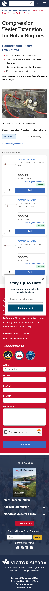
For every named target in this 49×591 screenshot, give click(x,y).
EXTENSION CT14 (27, 241)
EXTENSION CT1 (26, 159)
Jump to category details (12, 143)
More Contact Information (15, 338)
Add (30, 190)
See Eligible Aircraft (34, 181)
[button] (24, 523)
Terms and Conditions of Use (24, 577)
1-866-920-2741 (14, 346)
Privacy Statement (24, 584)
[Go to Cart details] (38, 3)
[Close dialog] (43, 279)
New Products (25, 10)
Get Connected (25, 308)
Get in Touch (24, 444)
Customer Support (11, 333)
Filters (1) (10, 136)
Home (4, 10)
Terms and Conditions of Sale (24, 581)
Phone (7, 396)
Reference (13, 10)
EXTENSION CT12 (27, 200)
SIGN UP (38, 537)
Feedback (27, 333)
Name (7, 375)
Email (7, 386)
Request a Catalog (24, 587)
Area (6, 365)
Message (9, 406)
